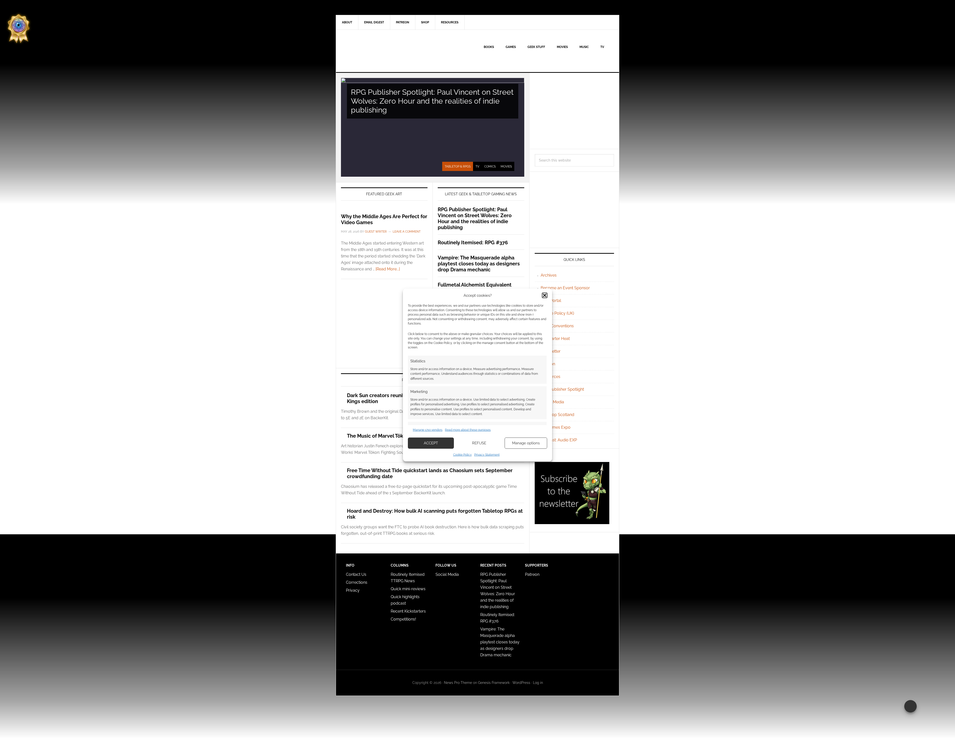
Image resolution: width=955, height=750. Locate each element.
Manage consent (910, 706)
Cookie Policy (462, 454)
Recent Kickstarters (409, 611)
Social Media (552, 402)
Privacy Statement (487, 454)
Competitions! (403, 619)
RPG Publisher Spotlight (562, 389)
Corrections (356, 582)
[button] (544, 295)
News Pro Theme (458, 683)
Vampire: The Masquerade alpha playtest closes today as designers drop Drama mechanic (479, 264)
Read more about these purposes (468, 430)
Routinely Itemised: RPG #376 (473, 243)
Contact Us (356, 574)
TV (477, 166)
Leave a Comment (407, 231)
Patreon (532, 574)
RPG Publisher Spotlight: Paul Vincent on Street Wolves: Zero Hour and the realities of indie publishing (432, 101)
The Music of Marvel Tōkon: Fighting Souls (396, 436)
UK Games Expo (556, 427)
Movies (506, 166)
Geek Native (378, 51)
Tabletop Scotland (557, 414)
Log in (538, 683)
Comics (490, 166)
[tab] (457, 166)
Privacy (353, 590)
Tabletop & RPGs (458, 166)
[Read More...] (388, 269)
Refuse (479, 443)
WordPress (521, 683)
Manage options (526, 443)
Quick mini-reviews (408, 588)
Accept (431, 443)
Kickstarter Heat (555, 338)
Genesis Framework (494, 683)
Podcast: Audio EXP (559, 440)
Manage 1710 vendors (427, 430)
